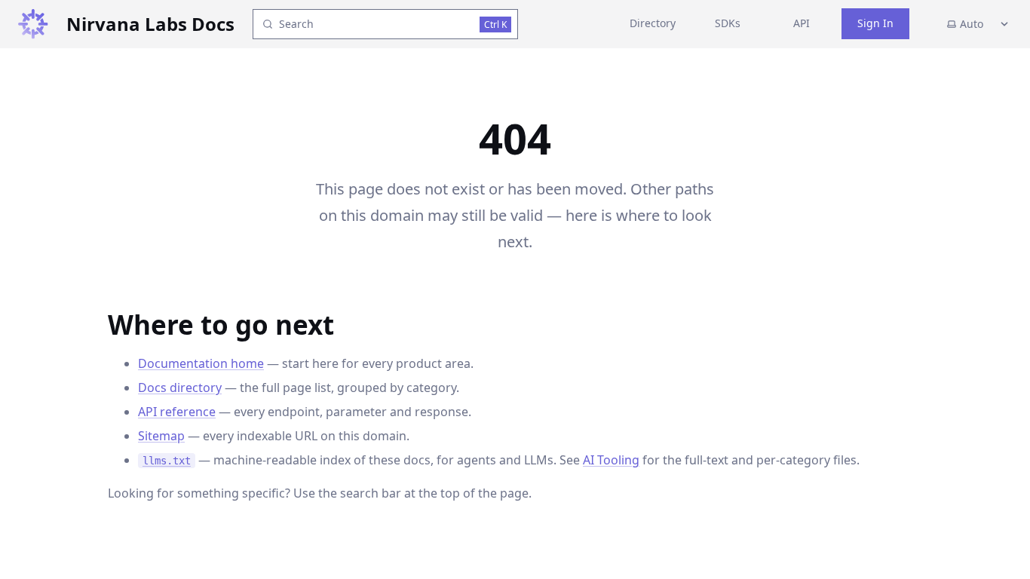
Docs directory (180, 387)
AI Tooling (611, 460)
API (801, 23)
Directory (653, 23)
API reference (177, 411)
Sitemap (161, 435)
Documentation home (201, 363)
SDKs (727, 23)
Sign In (875, 23)
